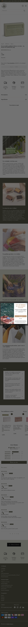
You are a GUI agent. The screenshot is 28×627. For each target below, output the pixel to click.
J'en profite (21, 316)
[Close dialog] (26, 304)
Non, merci (20, 318)
